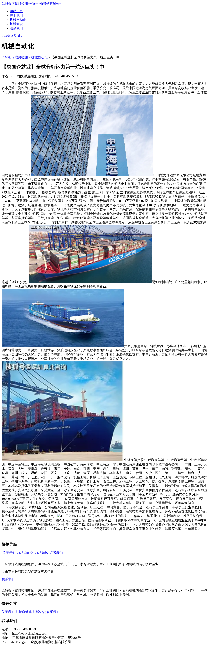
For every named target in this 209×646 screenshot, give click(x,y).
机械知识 (16, 24)
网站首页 (16, 11)
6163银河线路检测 (15, 57)
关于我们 (16, 15)
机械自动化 (18, 19)
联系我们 (16, 28)
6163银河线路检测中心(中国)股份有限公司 (32, 3)
